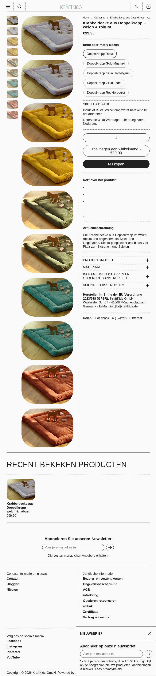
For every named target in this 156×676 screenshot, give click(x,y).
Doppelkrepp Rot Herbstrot (106, 92)
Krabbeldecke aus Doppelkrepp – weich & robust (21, 498)
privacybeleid (112, 669)
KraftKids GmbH (44, 672)
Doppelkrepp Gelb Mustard (106, 63)
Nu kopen (116, 164)
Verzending (112, 110)
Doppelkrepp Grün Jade (104, 83)
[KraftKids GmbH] (78, 6)
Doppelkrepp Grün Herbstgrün (108, 73)
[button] (19, 6)
